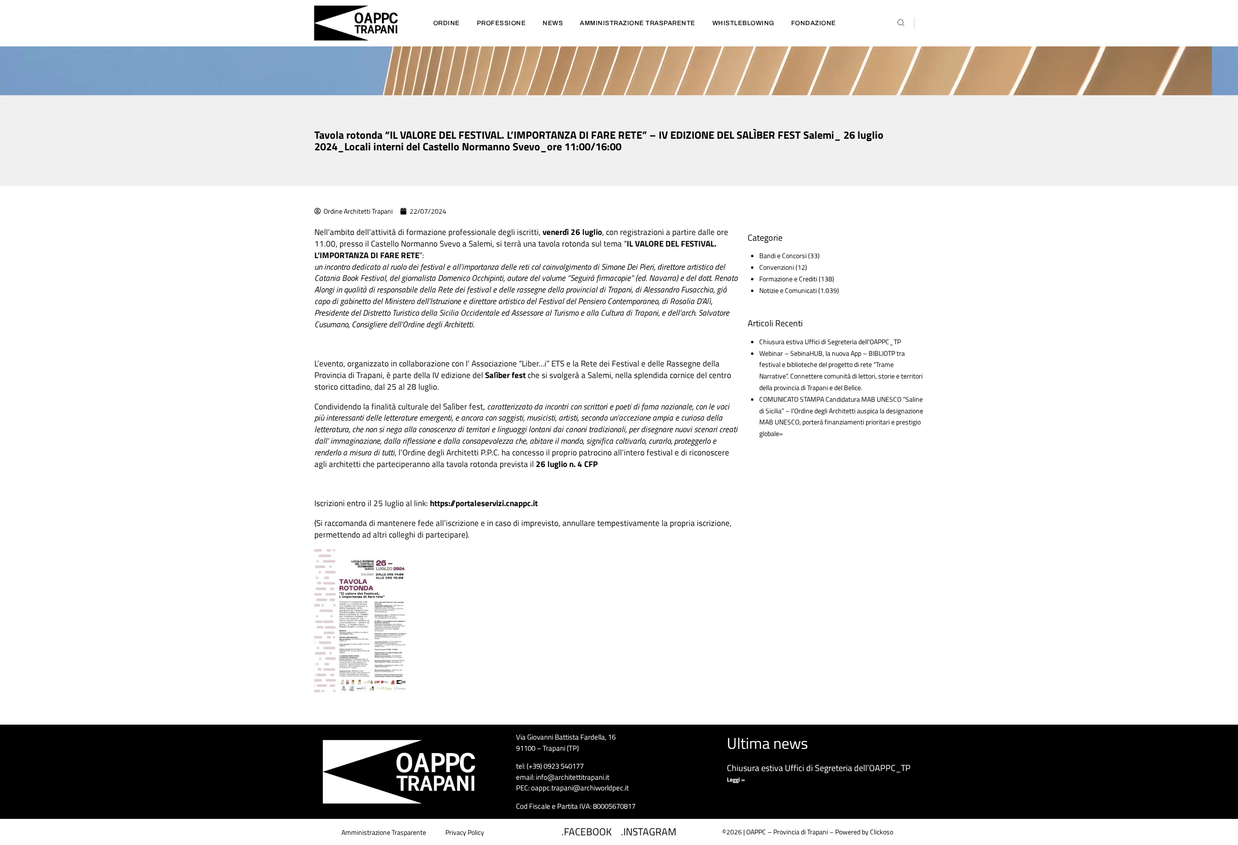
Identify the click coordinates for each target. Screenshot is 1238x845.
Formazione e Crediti (788, 279)
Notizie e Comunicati (788, 290)
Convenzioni (776, 267)
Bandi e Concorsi (783, 255)
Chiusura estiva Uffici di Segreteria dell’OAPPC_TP (830, 341)
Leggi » (736, 779)
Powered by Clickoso (864, 832)
